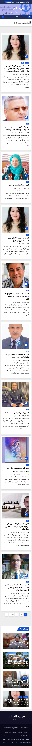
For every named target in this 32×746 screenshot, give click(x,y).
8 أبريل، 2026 (25, 243)
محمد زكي (20, 732)
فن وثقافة (18, 739)
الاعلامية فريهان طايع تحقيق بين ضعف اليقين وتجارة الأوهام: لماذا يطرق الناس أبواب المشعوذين (16, 68)
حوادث (13, 735)
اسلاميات (14, 732)
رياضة (9, 735)
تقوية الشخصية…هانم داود (19, 185)
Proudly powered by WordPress (11, 727)
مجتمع (27, 739)
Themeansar (16, 728)
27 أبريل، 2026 (24, 132)
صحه (23, 739)
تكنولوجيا (4, 735)
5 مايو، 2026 (25, 74)
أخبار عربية (19, 735)
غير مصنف (27, 62)
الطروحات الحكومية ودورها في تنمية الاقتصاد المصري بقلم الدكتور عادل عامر (17, 587)
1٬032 (12, 615)
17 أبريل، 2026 (24, 188)
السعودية (11, 742)
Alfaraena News (27, 742)
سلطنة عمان (25, 639)
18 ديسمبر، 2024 (24, 532)
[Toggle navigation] (17, 17)
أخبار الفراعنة (26, 735)
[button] (5, 17)
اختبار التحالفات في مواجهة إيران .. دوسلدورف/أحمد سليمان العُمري (16, 296)
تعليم (4, 739)
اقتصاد (26, 658)
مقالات (22, 62)
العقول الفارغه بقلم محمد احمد (17, 412)
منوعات (13, 739)
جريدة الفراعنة (16, 8)
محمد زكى (16, 188)
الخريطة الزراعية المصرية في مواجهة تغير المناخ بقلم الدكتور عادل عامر (17, 526)
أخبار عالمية (8, 732)
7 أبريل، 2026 (25, 360)
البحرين (16, 742)
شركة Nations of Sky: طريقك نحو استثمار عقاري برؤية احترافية (16, 663)
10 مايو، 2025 (25, 415)
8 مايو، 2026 (23, 666)
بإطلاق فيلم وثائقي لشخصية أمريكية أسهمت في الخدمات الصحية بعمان (16, 643)
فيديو (20, 742)
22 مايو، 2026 (23, 646)
